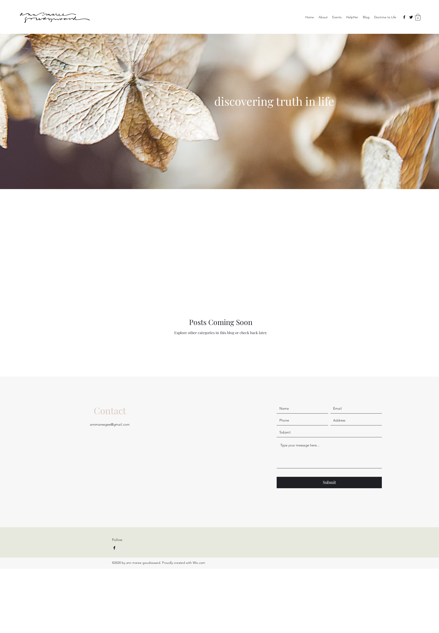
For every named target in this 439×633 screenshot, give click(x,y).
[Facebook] (404, 17)
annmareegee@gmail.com (110, 424)
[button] (418, 17)
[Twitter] (411, 17)
